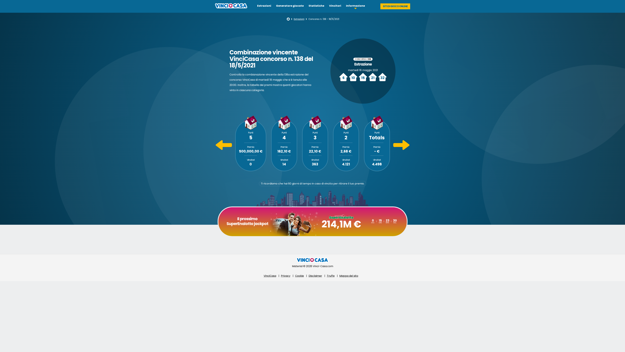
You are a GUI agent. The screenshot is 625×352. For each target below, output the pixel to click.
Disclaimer (315, 276)
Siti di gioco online (395, 6)
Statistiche (316, 6)
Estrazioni (264, 6)
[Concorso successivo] (401, 149)
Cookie (299, 276)
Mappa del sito (348, 276)
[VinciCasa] (231, 7)
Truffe (331, 276)
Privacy (285, 276)
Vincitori (335, 6)
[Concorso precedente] (224, 149)
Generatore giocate (290, 6)
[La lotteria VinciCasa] (288, 19)
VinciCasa (270, 276)
